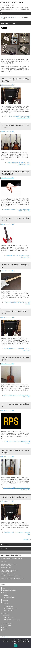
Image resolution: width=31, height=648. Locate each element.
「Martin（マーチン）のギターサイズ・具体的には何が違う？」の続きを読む (16, 209)
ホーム (4, 588)
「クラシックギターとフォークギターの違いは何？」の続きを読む (16, 395)
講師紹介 (4, 592)
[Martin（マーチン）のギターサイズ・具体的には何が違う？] (11, 195)
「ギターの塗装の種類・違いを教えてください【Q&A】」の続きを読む (18, 163)
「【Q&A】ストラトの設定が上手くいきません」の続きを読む (16, 302)
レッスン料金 (5, 600)
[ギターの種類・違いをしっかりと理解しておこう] (11, 335)
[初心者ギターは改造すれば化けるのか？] (11, 519)
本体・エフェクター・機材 (7, 85)
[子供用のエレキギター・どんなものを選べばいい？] (7, 242)
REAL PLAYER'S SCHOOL (11, 2)
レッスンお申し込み (8, 606)
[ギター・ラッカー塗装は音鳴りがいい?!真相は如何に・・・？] (11, 102)
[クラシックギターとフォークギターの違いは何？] (11, 381)
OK (16, 645)
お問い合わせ (4, 561)
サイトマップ (5, 627)
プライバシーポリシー (7, 623)
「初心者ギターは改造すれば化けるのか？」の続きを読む (16, 533)
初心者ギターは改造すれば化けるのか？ (14, 497)
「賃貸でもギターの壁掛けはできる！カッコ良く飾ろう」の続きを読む (16, 488)
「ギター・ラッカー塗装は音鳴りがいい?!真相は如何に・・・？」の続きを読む (16, 117)
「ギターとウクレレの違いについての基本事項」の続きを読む (16, 442)
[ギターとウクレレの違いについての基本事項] (11, 428)
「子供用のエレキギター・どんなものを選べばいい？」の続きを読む (17, 256)
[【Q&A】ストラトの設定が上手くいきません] (11, 288)
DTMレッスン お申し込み (10, 617)
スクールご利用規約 (7, 625)
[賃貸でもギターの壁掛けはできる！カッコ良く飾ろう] (11, 474)
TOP (8, 17)
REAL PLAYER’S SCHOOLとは (9, 590)
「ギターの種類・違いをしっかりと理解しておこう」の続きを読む (16, 349)
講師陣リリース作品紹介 (9, 597)
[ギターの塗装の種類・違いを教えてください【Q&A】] (11, 149)
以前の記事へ (26, 539)
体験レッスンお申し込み (9, 610)
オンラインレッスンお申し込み (10, 608)
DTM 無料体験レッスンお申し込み (11, 619)
